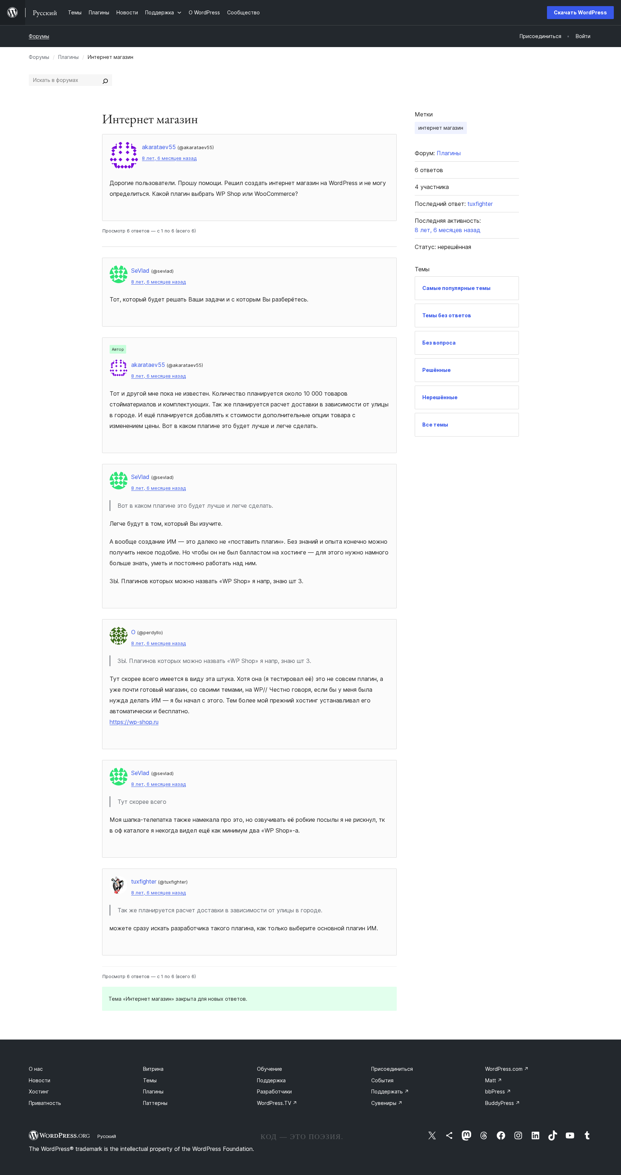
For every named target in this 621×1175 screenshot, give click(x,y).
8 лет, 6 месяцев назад (169, 158)
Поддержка (271, 1080)
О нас (36, 1069)
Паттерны (155, 1103)
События (382, 1080)
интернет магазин (440, 128)
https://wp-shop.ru (134, 721)
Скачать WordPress (580, 12)
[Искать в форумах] (105, 80)
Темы (150, 1080)
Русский (106, 1136)
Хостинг (39, 1091)
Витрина (153, 1069)
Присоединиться (392, 1069)
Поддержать (390, 1091)
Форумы (39, 36)
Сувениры (386, 1103)
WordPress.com (507, 1069)
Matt (493, 1080)
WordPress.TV (277, 1103)
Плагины (68, 57)
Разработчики (274, 1091)
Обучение (269, 1069)
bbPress (498, 1091)
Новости (39, 1080)
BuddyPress (502, 1103)
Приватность (45, 1103)
